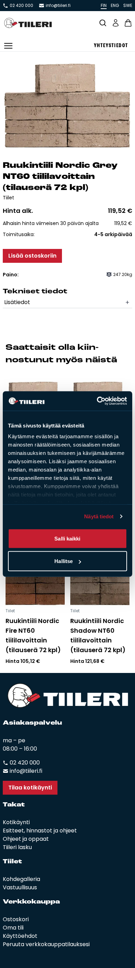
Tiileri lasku (17, 847)
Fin (104, 5)
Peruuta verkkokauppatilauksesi (46, 944)
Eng (115, 5)
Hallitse (63, 561)
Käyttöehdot (20, 936)
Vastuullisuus (20, 887)
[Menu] (8, 45)
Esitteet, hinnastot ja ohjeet (40, 831)
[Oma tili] (115, 23)
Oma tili (13, 928)
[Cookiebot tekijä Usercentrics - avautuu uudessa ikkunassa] (97, 401)
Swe (127, 5)
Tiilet (8, 197)
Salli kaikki (67, 538)
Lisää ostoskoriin (32, 256)
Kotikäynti (16, 822)
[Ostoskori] (128, 23)
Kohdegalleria (21, 879)
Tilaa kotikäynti (30, 788)
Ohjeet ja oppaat (26, 839)
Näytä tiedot (99, 516)
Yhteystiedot (111, 46)
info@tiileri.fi (58, 5)
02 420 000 (21, 5)
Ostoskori (16, 919)
